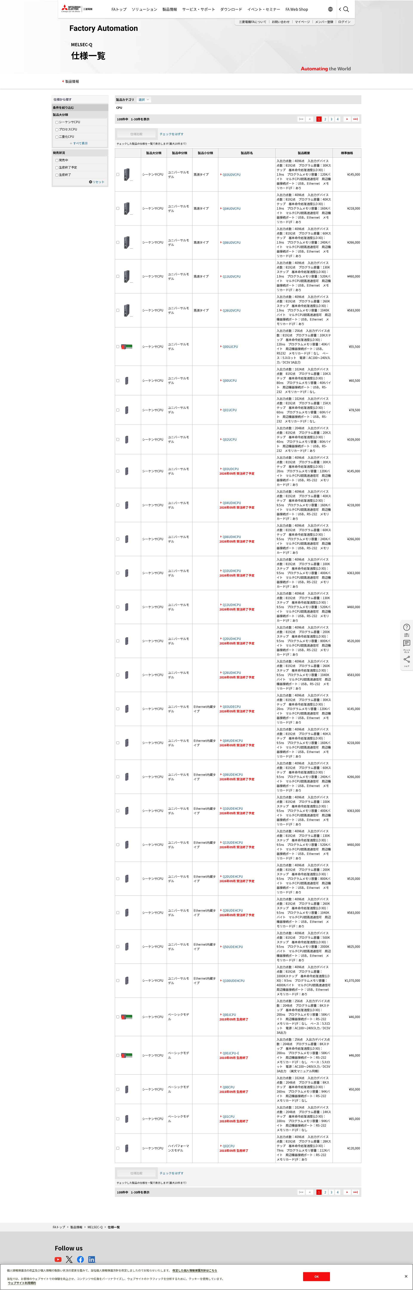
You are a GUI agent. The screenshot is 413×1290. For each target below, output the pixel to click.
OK (316, 1277)
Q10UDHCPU (232, 571)
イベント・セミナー (263, 9)
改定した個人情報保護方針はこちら (195, 1270)
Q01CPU (228, 1116)
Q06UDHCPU (232, 537)
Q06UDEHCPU (233, 774)
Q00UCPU (230, 380)
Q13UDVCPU (231, 276)
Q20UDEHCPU (233, 876)
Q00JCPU (229, 1014)
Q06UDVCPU (231, 242)
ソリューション (144, 9)
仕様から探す (63, 99)
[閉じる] (406, 1276)
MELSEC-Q (95, 1227)
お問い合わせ (281, 22)
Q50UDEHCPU (233, 947)
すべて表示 (80, 143)
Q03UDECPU (232, 706)
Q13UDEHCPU (233, 842)
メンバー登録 (324, 22)
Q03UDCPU (231, 469)
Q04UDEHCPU (233, 740)
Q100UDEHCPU (234, 981)
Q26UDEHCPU (233, 910)
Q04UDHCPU (232, 503)
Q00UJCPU (230, 346)
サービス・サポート (198, 9)
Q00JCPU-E (231, 1053)
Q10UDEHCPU (233, 808)
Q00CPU (228, 1087)
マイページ (302, 22)
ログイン (344, 22)
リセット (98, 182)
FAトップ (118, 9)
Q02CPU (228, 1146)
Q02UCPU (230, 439)
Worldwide (330, 9)
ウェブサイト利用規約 (22, 1283)
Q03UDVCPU (231, 174)
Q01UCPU (230, 410)
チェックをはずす (172, 134)
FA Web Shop (296, 9)
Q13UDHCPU (232, 605)
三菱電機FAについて (253, 22)
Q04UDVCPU (231, 208)
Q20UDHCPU (232, 639)
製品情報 (169, 9)
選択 (142, 99)
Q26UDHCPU (232, 672)
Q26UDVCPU (231, 310)
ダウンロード (231, 9)
